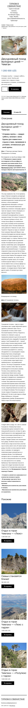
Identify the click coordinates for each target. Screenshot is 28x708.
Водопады (24, 96)
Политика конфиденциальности (9, 702)
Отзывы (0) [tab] (17, 112)
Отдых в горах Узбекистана (12, 96)
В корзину (15, 89)
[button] (24, 38)
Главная (3, 24)
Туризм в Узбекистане (13, 699)
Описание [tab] (6, 112)
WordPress (12, 705)
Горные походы (4, 97)
